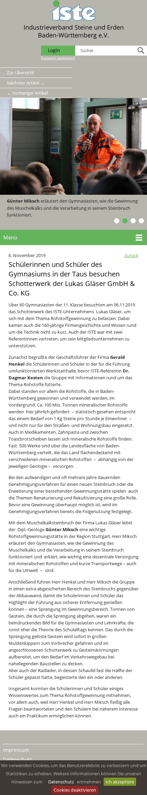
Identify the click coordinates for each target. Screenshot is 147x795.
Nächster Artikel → (26, 83)
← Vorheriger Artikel (27, 93)
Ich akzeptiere (120, 782)
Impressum (16, 750)
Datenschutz (61, 782)
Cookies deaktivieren (75, 790)
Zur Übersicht (20, 72)
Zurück (131, 255)
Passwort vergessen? (58, 57)
